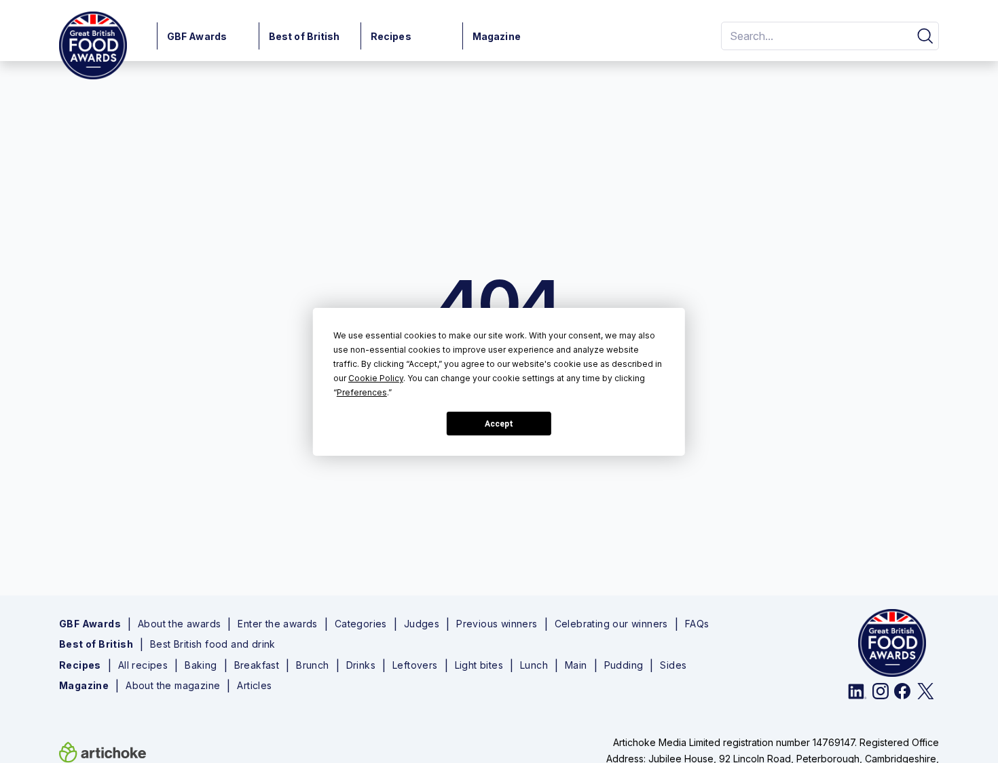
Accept (499, 423)
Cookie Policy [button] (375, 378)
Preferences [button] (362, 392)
